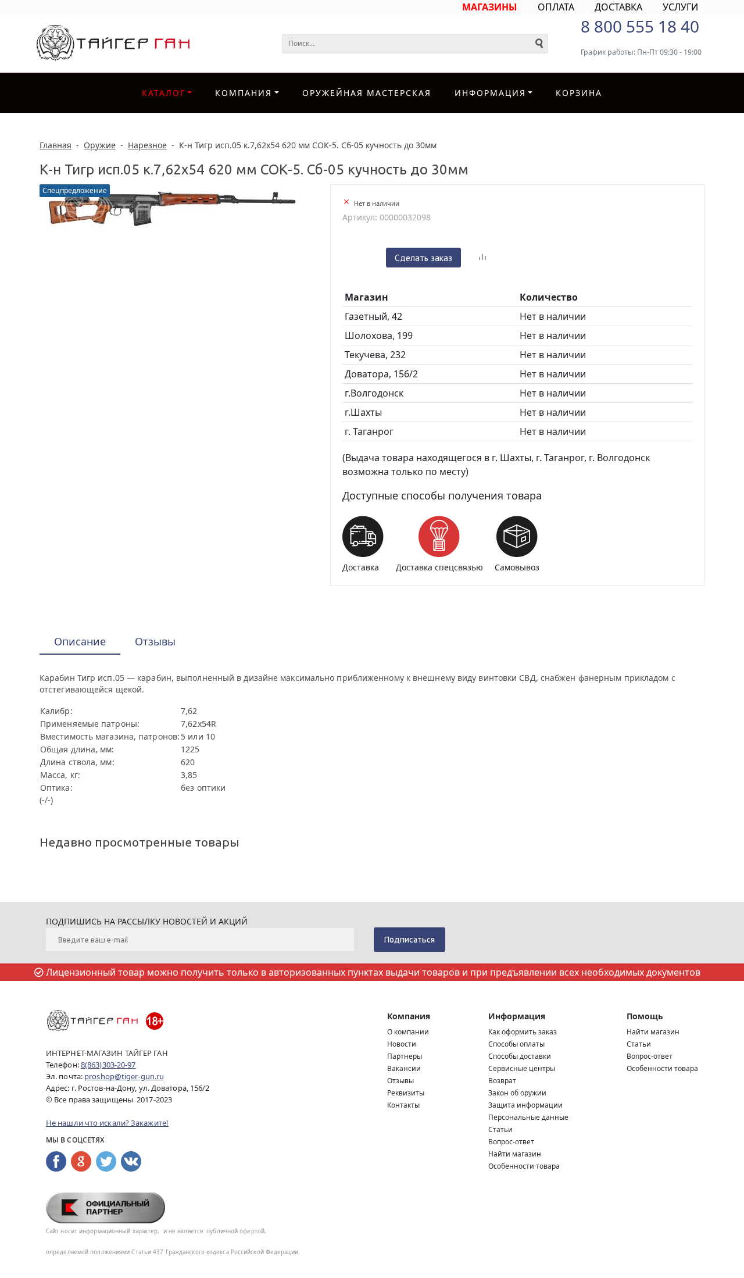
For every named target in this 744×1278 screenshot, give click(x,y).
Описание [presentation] (80, 641)
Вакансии (404, 1068)
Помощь (645, 1016)
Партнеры (404, 1056)
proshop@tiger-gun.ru (124, 1076)
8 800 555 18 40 (640, 26)
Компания (243, 92)
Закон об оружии (517, 1093)
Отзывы (400, 1081)
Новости (401, 1044)
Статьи (500, 1129)
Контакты (403, 1105)
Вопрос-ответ (511, 1142)
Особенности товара (524, 1166)
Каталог (163, 92)
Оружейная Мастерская (366, 92)
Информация (516, 1016)
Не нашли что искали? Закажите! (107, 1123)
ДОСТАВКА (618, 7)
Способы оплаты (516, 1044)
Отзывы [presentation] (155, 641)
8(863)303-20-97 (108, 1064)
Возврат (502, 1081)
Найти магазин (514, 1154)
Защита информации (525, 1105)
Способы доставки (519, 1056)
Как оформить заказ (522, 1032)
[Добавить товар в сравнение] (482, 258)
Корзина (579, 92)
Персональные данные (528, 1117)
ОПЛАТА (556, 7)
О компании (408, 1032)
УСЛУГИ (680, 7)
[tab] (80, 642)
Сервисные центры (521, 1068)
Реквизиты (405, 1093)
